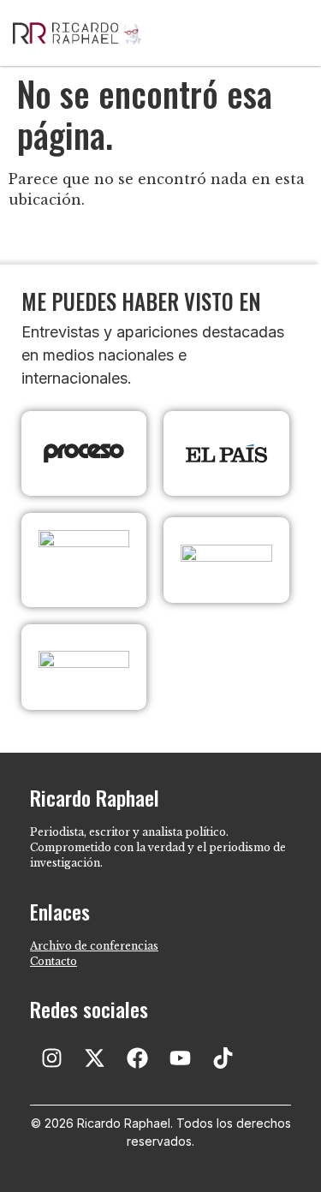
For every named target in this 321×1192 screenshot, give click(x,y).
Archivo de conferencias (94, 945)
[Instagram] (51, 1057)
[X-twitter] (94, 1057)
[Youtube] (179, 1057)
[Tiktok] (222, 1057)
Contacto (53, 961)
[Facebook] (137, 1057)
